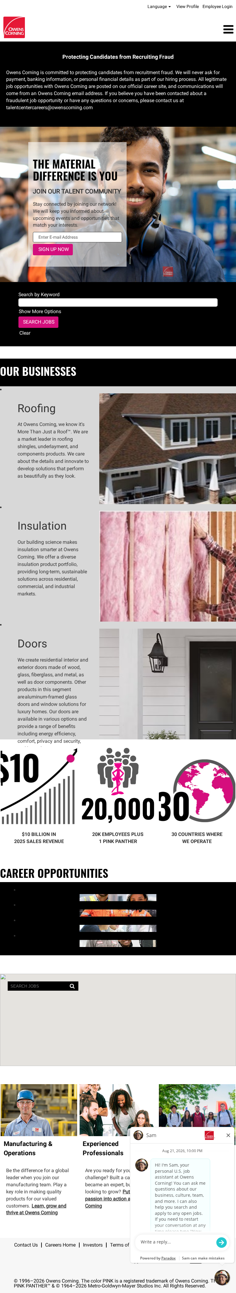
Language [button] (158, 6)
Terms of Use (124, 1245)
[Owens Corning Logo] (14, 27)
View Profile (187, 6)
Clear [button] (24, 333)
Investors (93, 1245)
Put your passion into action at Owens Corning (116, 1199)
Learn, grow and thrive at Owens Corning (36, 1209)
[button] (157, 29)
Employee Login (218, 6)
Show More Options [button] (40, 311)
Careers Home (60, 1245)
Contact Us (26, 1245)
